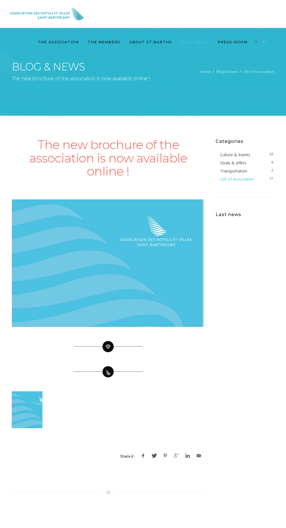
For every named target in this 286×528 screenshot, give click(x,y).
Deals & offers (233, 162)
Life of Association (258, 71)
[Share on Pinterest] (165, 455)
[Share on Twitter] (154, 455)
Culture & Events (235, 154)
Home (206, 71)
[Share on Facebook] (143, 455)
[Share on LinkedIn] (187, 455)
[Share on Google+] (176, 455)
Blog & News (226, 71)
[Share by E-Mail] (198, 455)
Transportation (233, 171)
